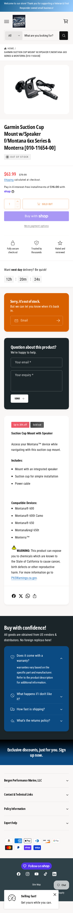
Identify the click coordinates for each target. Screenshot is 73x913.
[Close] (55, 894)
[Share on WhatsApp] (27, 595)
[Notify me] (58, 320)
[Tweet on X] (20, 595)
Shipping (9, 179)
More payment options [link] (36, 225)
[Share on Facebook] (13, 595)
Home (11, 48)
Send (17, 398)
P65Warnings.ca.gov (24, 578)
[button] (6, 21)
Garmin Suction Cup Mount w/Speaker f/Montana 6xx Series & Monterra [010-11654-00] (35, 54)
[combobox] (46, 35)
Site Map (36, 884)
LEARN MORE (62, 5)
